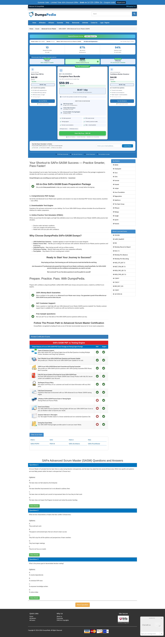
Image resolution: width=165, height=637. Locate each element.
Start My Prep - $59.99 (82, 133)
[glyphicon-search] (134, 14)
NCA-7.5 (116, 251)
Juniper (116, 188)
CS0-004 (117, 235)
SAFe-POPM (35, 443)
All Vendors (42, 22)
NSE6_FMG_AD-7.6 (120, 274)
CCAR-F (116, 290)
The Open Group (119, 204)
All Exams (51, 22)
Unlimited (85, 22)
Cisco (116, 172)
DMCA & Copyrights (63, 620)
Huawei (116, 184)
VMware (116, 208)
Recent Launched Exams (120, 231)
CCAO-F (116, 282)
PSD (89, 440)
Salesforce (117, 200)
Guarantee (60, 22)
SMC (51, 440)
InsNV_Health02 (119, 239)
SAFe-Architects (74, 443)
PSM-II (71, 440)
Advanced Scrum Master (49, 29)
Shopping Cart (132, 6)
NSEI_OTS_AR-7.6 (119, 262)
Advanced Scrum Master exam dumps (69, 295)
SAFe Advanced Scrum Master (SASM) (70, 41)
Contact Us (94, 22)
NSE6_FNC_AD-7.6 (120, 270)
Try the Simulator (122, 101)
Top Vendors (116, 161)
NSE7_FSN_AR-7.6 (119, 266)
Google (116, 216)
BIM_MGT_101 (118, 286)
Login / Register (104, 22)
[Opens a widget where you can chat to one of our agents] (152, 626)
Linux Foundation (119, 192)
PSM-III (52, 443)
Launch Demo (127, 146)
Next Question (82, 605)
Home (34, 22)
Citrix (115, 176)
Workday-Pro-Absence (121, 255)
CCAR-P (116, 278)
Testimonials (75, 22)
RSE (115, 243)
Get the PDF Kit (43, 101)
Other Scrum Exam (36, 434)
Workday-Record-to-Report (122, 247)
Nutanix (116, 223)
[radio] (47, 61)
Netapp (116, 212)
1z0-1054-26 (118, 294)
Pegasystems (118, 196)
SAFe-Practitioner (94, 443)
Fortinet (116, 180)
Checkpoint (117, 169)
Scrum (37, 29)
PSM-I (33, 440)
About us (59, 616)
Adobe (116, 165)
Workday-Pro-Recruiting (121, 259)
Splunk (116, 220)
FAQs (67, 22)
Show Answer (34, 506)
